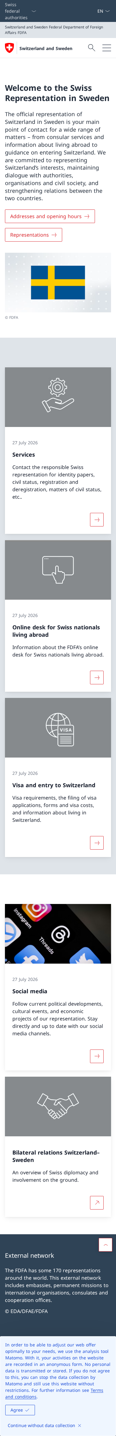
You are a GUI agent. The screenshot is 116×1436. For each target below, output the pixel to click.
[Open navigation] (106, 48)
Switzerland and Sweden (45, 48)
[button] (105, 1245)
